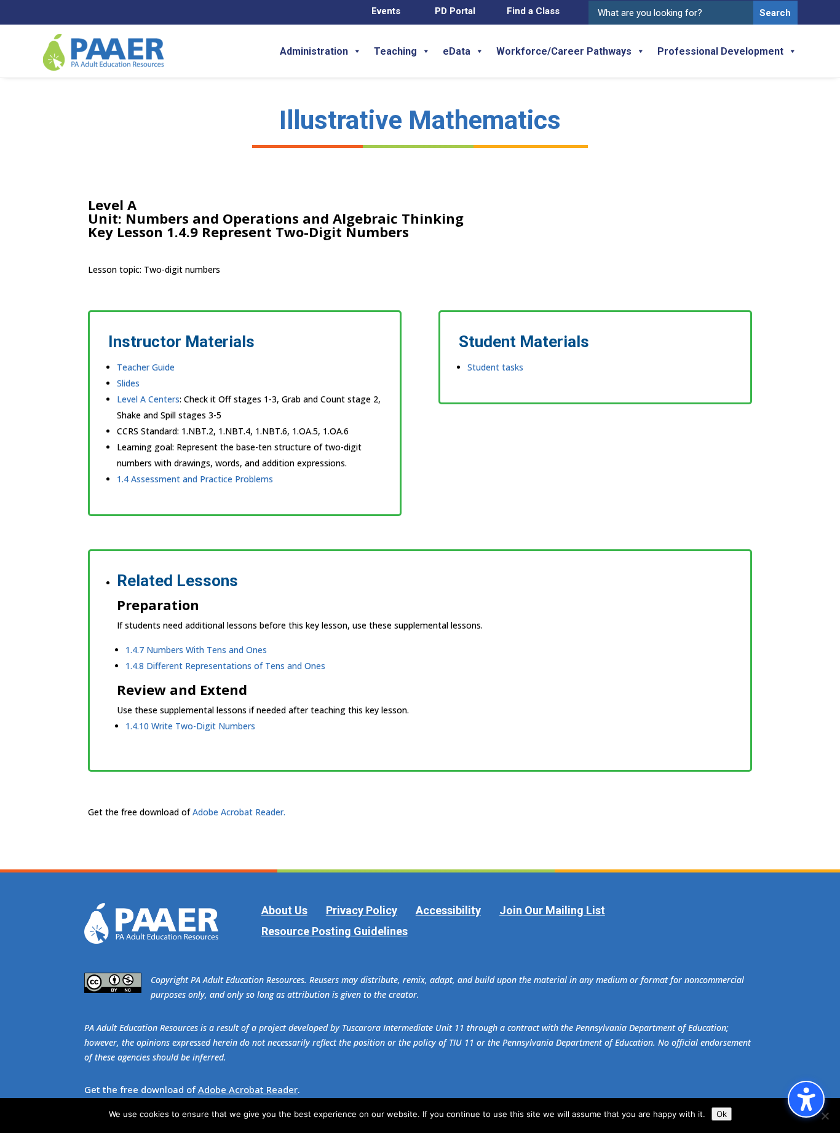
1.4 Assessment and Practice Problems (195, 479)
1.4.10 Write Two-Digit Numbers (190, 726)
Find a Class (533, 11)
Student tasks (495, 367)
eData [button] (456, 51)
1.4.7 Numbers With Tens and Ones (196, 650)
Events (385, 11)
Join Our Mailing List (552, 910)
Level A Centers (148, 399)
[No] (824, 1116)
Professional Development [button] (720, 51)
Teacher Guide (146, 367)
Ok (721, 1114)
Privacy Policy (361, 910)
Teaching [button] (395, 51)
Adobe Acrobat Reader (248, 1089)
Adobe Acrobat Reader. (238, 812)
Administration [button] (314, 51)
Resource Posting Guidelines (334, 931)
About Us (284, 910)
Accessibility (448, 910)
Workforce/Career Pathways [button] (564, 51)
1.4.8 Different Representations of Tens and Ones (225, 666)
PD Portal (455, 11)
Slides (128, 383)
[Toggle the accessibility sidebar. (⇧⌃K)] (806, 1099)
